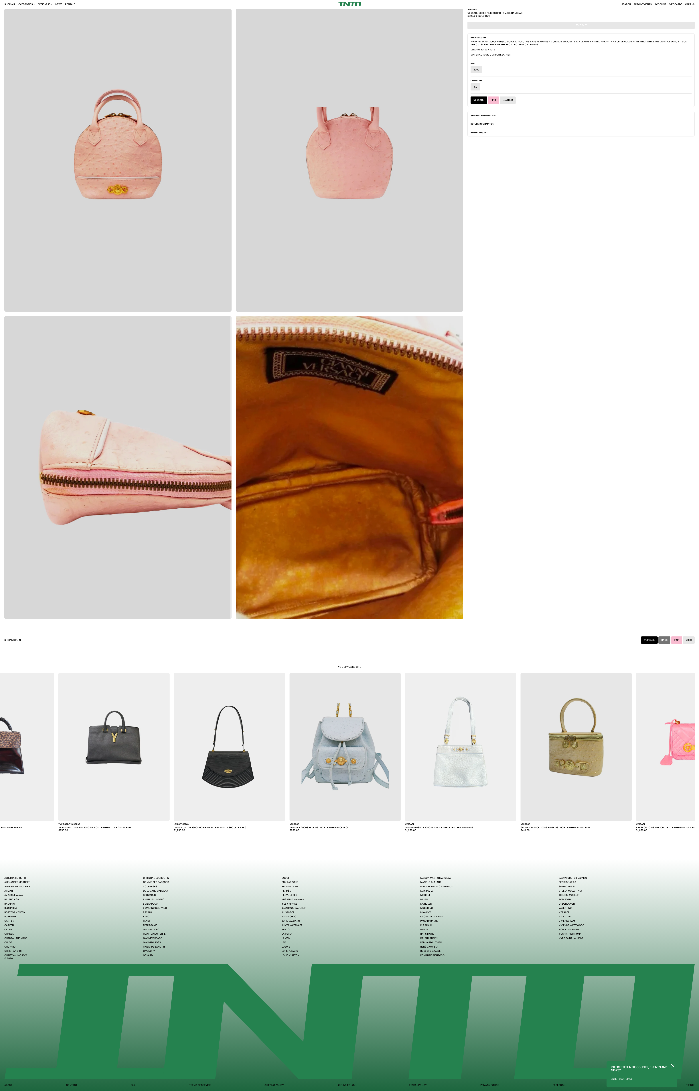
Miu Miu (424, 899)
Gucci (285, 878)
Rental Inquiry (479, 132)
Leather (508, 100)
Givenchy (149, 951)
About (8, 1085)
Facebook (559, 1085)
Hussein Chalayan (293, 899)
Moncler (426, 903)
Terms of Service (200, 1085)
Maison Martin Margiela (435, 878)
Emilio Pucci (150, 903)
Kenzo (286, 929)
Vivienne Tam (567, 921)
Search (626, 4)
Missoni (425, 895)
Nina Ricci (426, 912)
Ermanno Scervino (155, 908)
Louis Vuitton (290, 955)
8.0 (475, 86)
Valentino (565, 908)
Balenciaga (11, 899)
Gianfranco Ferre (154, 933)
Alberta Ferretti (15, 878)
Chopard (9, 946)
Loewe (286, 946)
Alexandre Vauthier (17, 886)
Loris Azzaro (290, 951)
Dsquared (149, 895)
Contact (71, 1085)
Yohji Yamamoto (569, 929)
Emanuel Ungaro (154, 899)
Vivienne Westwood (571, 925)
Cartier (9, 921)
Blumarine (10, 908)
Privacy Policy (489, 1085)
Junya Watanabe (292, 925)
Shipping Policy (274, 1085)
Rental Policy (418, 1085)
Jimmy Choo (289, 916)
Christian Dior (13, 951)
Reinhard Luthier (431, 942)
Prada (424, 929)
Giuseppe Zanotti (154, 946)
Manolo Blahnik (430, 882)
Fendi (146, 921)
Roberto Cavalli (430, 951)
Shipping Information (483, 115)
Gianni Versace (152, 938)
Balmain (9, 903)
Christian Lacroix (15, 955)
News (58, 4)
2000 (476, 69)
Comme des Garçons (156, 882)
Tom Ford (565, 899)
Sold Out (581, 25)
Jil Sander (288, 912)
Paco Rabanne (429, 921)
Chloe (8, 942)
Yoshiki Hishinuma (570, 933)
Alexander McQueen (17, 882)
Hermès (286, 890)
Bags (664, 640)
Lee (284, 942)
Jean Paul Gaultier (293, 908)
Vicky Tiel (565, 916)
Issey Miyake (289, 903)
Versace (478, 100)
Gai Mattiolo (151, 929)
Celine (8, 929)
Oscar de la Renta (431, 916)
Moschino (426, 908)
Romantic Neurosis (432, 955)
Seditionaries (567, 882)
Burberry (10, 916)
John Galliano (291, 921)
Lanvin (286, 938)
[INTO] (349, 4)
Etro (146, 916)
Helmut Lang (290, 886)
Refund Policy (346, 1085)
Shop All (9, 4)
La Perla (287, 933)
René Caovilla (429, 946)
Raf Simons (427, 933)
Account (660, 4)
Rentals (70, 4)
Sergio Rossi (566, 886)
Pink (493, 100)
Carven (9, 925)
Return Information (482, 124)
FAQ (133, 1085)
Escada (148, 912)
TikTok (690, 1085)
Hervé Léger (289, 895)
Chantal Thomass (15, 938)
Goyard (148, 955)
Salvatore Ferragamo (573, 878)
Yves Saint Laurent (571, 938)
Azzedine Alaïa (13, 895)
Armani (8, 890)
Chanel (9, 933)
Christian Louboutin (156, 878)
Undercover (567, 903)
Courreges (150, 886)
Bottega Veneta (14, 912)
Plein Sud (426, 925)
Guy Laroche (290, 882)
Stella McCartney (570, 890)
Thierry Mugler (568, 895)
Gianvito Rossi (152, 942)
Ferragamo (150, 925)
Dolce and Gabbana (155, 890)
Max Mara (426, 890)
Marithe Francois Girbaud (436, 886)
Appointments (643, 4)
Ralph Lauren (428, 938)
